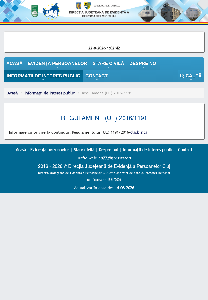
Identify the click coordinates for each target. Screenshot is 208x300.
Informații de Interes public (50, 93)
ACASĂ (14, 63)
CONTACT (96, 77)
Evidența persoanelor (49, 149)
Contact (185, 149)
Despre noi (108, 149)
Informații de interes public (148, 149)
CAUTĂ (193, 77)
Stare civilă (84, 149)
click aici (138, 132)
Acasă (13, 93)
